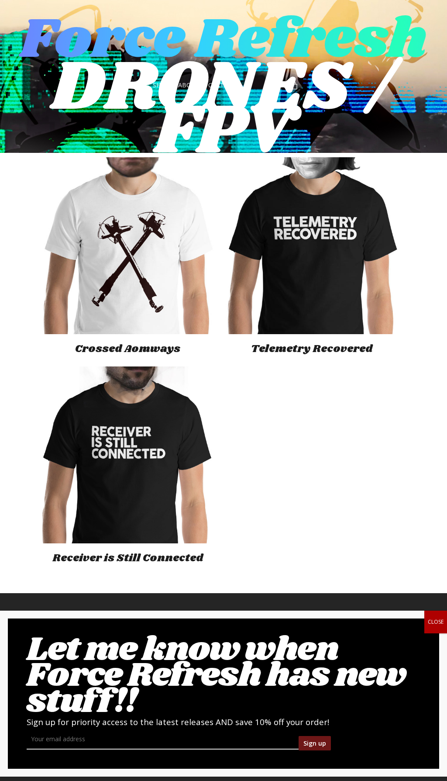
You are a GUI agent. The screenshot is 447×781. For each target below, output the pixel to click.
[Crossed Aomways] (127, 245)
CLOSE (436, 621)
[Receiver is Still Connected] (127, 454)
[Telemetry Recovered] (312, 245)
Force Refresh (223, 40)
